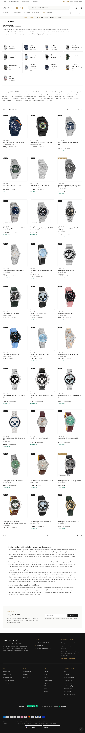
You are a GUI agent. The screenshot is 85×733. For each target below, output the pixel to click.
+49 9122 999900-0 (43, 642)
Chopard (49, 92)
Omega (52, 17)
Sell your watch (16, 12)
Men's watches (7, 671)
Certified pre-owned (8, 680)
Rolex (37, 17)
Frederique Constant (61, 92)
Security (46, 671)
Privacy (25, 721)
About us (66, 674)
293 (78, 109)
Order (45, 674)
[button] (81, 8)
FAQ (65, 671)
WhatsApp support (77, 13)
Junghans (49, 94)
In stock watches (7, 677)
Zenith (49, 100)
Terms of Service (73, 618)
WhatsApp (40, 645)
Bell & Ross (19, 92)
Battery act (38, 721)
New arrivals (26, 12)
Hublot (40, 94)
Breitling (59, 17)
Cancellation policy (7, 721)
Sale (43, 12)
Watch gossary (68, 688)
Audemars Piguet (7, 92)
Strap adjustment (69, 677)
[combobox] (49, 8)
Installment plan (48, 680)
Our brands (6, 683)
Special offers (68, 683)
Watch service (68, 680)
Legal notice (31, 721)
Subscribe (72, 615)
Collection (46, 686)
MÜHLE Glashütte (15, 96)
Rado (70, 96)
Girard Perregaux (76, 92)
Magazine (49, 12)
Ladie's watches (7, 674)
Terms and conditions (17, 721)
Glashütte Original (8, 94)
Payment (46, 677)
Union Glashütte (38, 100)
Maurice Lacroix (71, 94)
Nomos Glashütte (30, 96)
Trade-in (25, 674)
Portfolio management (70, 694)
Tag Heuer (48, 98)
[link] (19, 536)
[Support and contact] (81, 729)
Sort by (4, 109)
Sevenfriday (32, 98)
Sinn (40, 98)
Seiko (23, 98)
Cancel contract (46, 721)
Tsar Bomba (67, 98)
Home (4, 21)
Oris (50, 96)
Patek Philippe (44, 17)
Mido (4, 96)
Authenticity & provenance (71, 686)
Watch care (67, 691)
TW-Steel (18, 100)
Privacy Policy (65, 618)
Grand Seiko (21, 94)
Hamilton (31, 94)
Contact (66, 13)
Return (45, 688)
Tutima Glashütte (7, 100)
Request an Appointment (68, 658)
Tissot (58, 98)
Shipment (46, 683)
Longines (59, 94)
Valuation (25, 677)
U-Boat (28, 100)
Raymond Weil (6, 98)
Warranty (46, 691)
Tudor (77, 98)
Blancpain (30, 92)
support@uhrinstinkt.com (44, 648)
